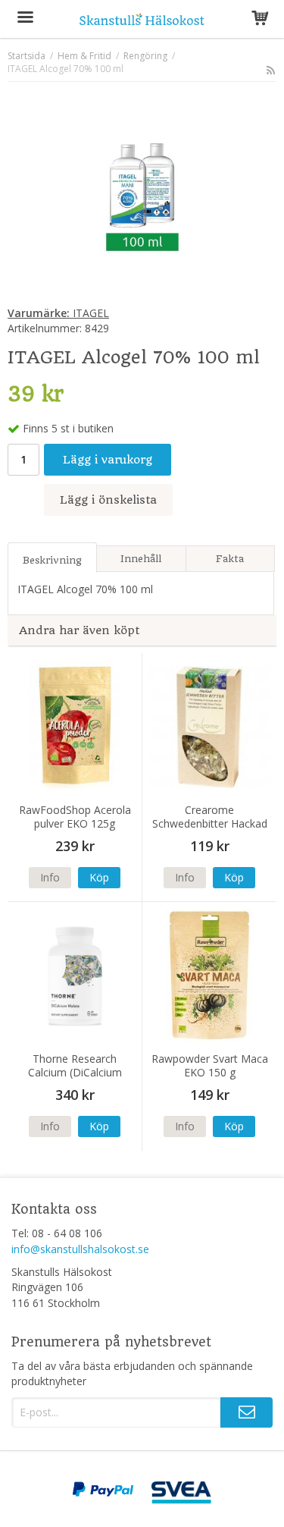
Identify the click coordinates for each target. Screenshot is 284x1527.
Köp (99, 877)
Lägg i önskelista (108, 500)
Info (50, 877)
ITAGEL (58, 313)
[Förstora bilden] (142, 196)
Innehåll (140, 558)
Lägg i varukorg (107, 460)
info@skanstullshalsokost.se (80, 1249)
